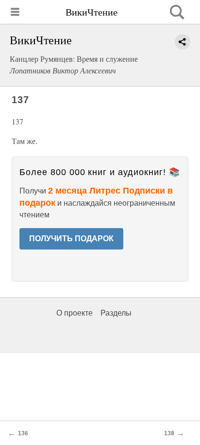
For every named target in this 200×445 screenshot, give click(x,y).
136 (23, 433)
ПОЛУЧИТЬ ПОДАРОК (71, 238)
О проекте (74, 313)
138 (169, 433)
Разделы (116, 313)
